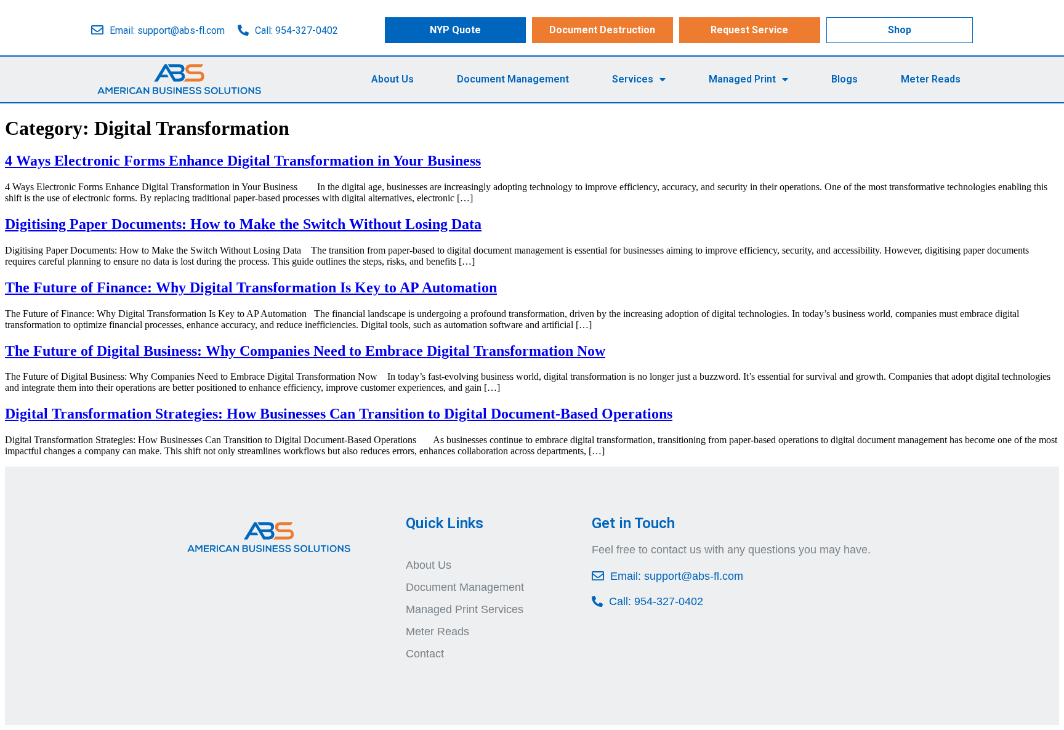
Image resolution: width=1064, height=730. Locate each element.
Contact (425, 654)
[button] (455, 30)
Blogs (844, 79)
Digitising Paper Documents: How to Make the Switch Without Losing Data (243, 224)
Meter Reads (931, 79)
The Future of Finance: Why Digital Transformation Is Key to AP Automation (251, 287)
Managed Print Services (464, 609)
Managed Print (742, 79)
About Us (392, 79)
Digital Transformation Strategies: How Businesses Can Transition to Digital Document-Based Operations (338, 414)
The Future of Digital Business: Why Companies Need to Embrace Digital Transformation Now (305, 351)
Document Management (513, 79)
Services (632, 79)
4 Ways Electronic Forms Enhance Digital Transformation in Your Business (243, 161)
